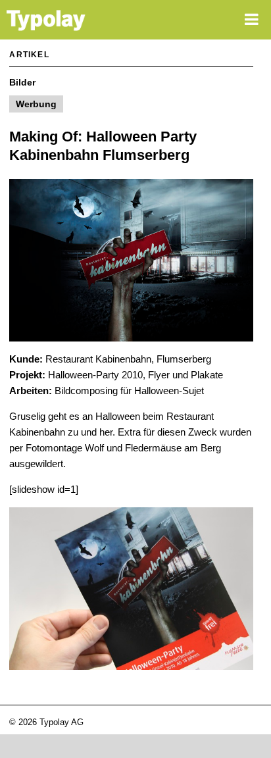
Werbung (36, 104)
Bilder (22, 82)
